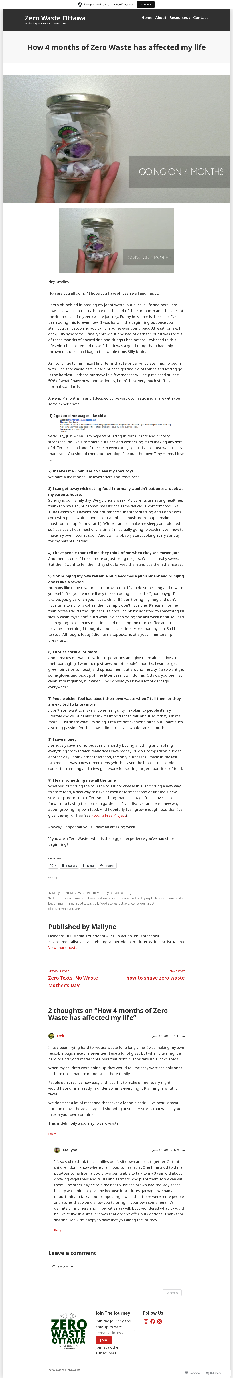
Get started (146, 4)
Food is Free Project (109, 815)
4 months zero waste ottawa (74, 898)
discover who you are (64, 908)
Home (146, 17)
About (161, 17)
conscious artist (143, 903)
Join (103, 1340)
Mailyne (57, 892)
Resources (178, 17)
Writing (126, 892)
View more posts (62, 947)
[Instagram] (146, 1321)
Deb (60, 1035)
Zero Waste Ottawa (55, 18)
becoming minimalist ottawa (69, 903)
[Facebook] (153, 1321)
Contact (200, 17)
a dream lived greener (113, 898)
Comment (172, 1292)
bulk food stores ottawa (111, 903)
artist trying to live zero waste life (157, 898)
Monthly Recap (107, 892)
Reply (52, 1133)
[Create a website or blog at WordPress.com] (78, 1370)
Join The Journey (113, 1313)
